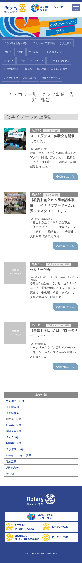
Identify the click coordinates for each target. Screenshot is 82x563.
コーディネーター (30, 60)
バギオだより (11, 77)
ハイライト (58, 60)
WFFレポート (35, 51)
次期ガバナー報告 (51, 77)
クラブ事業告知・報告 (15, 43)
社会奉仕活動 (13, 425)
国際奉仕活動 (13, 443)
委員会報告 (66, 43)
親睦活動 (11, 461)
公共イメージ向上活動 (18, 455)
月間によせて (30, 77)
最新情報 (11, 406)
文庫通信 (27, 69)
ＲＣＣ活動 (12, 437)
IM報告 (8, 51)
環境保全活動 (13, 431)
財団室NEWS (11, 69)
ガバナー (43, 43)
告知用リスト (14, 400)
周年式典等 (12, 467)
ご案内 (20, 51)
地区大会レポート (56, 51)
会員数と (59, 69)
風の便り (41, 69)
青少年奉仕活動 (15, 449)
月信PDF (9, 60)
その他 (10, 473)
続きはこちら (66, 176)
